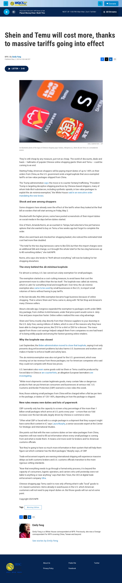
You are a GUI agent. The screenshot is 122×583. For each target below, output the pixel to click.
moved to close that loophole (72, 345)
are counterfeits (49, 372)
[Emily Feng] (24, 531)
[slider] (17, 12)
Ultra (44, 478)
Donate (112, 3)
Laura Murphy (59, 423)
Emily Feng (16, 57)
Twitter (96, 563)
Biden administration (48, 345)
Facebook (72, 568)
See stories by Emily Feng (45, 540)
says (46, 183)
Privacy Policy (48, 568)
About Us (46, 563)
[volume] (14, 12)
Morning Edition (33, 507)
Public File (72, 563)
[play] (6, 12)
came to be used (42, 288)
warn (41, 369)
